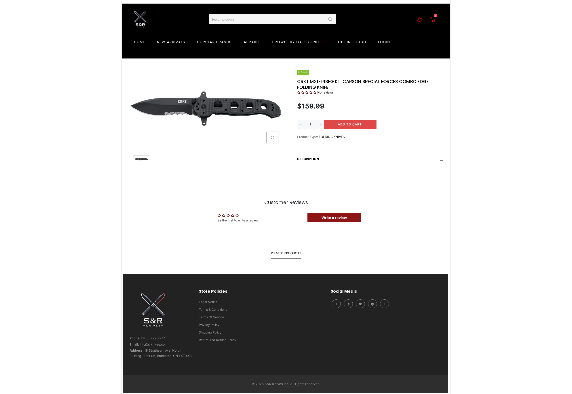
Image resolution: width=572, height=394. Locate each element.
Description (308, 159)
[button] (306, 92)
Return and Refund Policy (217, 340)
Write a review (334, 217)
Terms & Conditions (213, 309)
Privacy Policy (209, 325)
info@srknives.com (153, 344)
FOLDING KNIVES (332, 137)
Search (330, 19)
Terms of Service (211, 317)
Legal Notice (208, 302)
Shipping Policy (210, 332)
